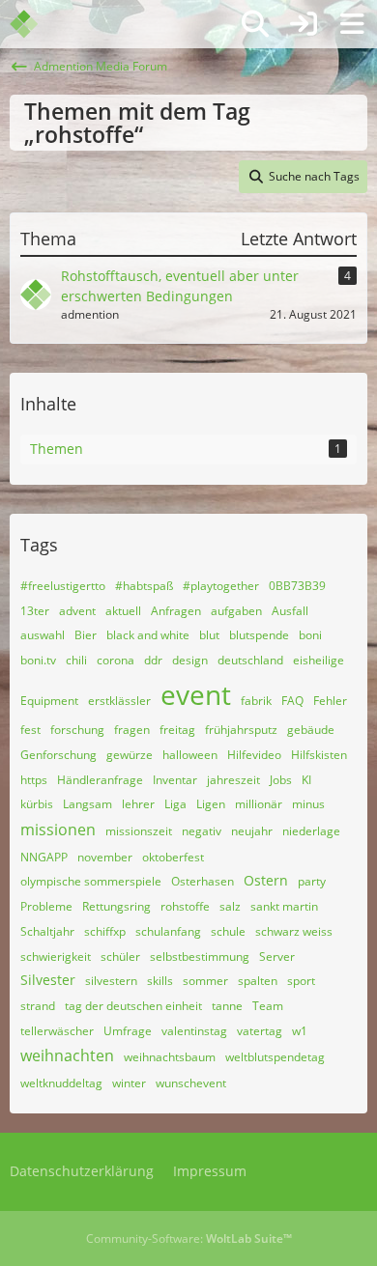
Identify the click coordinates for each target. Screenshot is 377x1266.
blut (209, 635)
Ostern (266, 880)
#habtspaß (144, 585)
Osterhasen (202, 881)
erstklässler (119, 700)
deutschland (250, 660)
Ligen (210, 804)
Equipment (49, 700)
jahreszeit (233, 780)
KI (306, 780)
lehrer (138, 804)
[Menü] (352, 24)
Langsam (87, 804)
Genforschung (58, 754)
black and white (147, 635)
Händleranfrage (100, 780)
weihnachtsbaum (170, 1057)
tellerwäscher (57, 1031)
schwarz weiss (294, 931)
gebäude (310, 729)
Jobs (281, 780)
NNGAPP (44, 857)
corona (115, 660)
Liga (175, 804)
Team (267, 1006)
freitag (177, 729)
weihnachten (67, 1055)
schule (228, 931)
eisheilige (318, 660)
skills (160, 980)
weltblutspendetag (275, 1057)
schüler (120, 956)
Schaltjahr (47, 931)
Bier (85, 635)
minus (308, 804)
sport (301, 980)
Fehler (330, 700)
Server (277, 956)
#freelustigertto (62, 585)
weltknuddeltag (61, 1083)
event (195, 694)
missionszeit (138, 831)
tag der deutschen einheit (133, 1006)
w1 (299, 1031)
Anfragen (176, 611)
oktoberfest (173, 857)
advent (77, 611)
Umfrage (127, 1031)
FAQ (292, 700)
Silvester (47, 980)
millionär (258, 804)
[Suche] (255, 24)
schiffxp (105, 931)
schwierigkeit (55, 956)
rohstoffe (185, 906)
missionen (58, 829)
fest (30, 729)
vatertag (259, 1031)
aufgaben (236, 611)
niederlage (311, 831)
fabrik (256, 700)
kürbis (36, 804)
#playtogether (221, 585)
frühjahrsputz (241, 729)
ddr (153, 660)
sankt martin (284, 906)
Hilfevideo (254, 754)
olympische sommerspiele (90, 881)
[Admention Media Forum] (36, 24)
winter (129, 1083)
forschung (77, 729)
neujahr (252, 831)
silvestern (111, 980)
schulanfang (168, 931)
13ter (34, 611)
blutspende (259, 635)
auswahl (42, 635)
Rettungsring (116, 906)
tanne (227, 1006)
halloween (190, 754)
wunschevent (191, 1083)
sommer (205, 980)
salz (230, 906)
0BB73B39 (297, 585)
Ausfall (290, 611)
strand (37, 1006)
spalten (257, 980)
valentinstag (194, 1031)
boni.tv (38, 660)
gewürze (129, 754)
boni (310, 635)
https (33, 780)
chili (76, 660)
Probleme (46, 906)
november (104, 857)
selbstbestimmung (199, 956)
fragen (132, 729)
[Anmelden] (303, 24)
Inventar (175, 780)
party (312, 881)
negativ (201, 831)
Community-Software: (189, 1238)
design (190, 660)
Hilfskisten (319, 754)
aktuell (123, 611)
